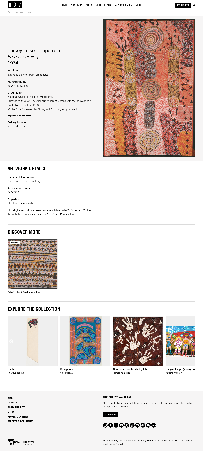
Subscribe (110, 415)
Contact (12, 403)
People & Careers (18, 417)
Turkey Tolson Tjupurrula (34, 50)
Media (11, 412)
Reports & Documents (20, 421)
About (11, 398)
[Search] (194, 5)
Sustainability (16, 407)
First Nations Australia (20, 203)
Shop (138, 5)
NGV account (122, 407)
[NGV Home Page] (15, 5)
